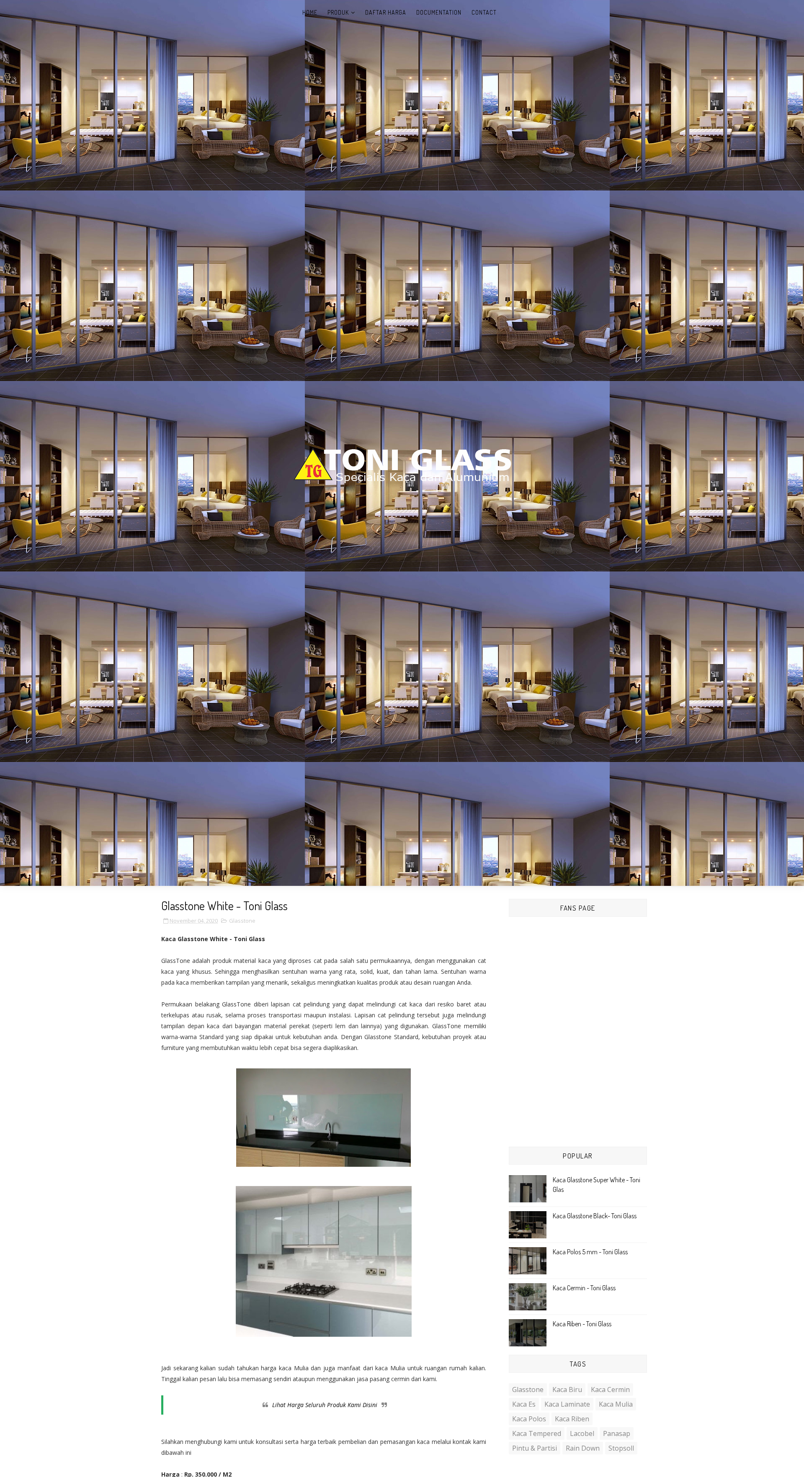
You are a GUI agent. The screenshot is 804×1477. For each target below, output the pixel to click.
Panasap (616, 1433)
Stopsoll (621, 1448)
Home (309, 12)
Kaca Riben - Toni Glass (582, 1324)
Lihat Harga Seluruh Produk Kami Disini (324, 1405)
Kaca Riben (572, 1418)
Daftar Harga (385, 12)
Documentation (438, 12)
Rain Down (583, 1448)
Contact (484, 12)
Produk (338, 12)
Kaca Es (524, 1404)
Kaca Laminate (567, 1404)
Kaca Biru (567, 1389)
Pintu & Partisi (534, 1448)
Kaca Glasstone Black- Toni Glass (594, 1216)
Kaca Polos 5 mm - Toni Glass (590, 1252)
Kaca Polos (529, 1418)
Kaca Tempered (536, 1433)
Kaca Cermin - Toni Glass (584, 1288)
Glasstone (242, 920)
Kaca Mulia (616, 1404)
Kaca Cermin (610, 1389)
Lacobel (582, 1433)
